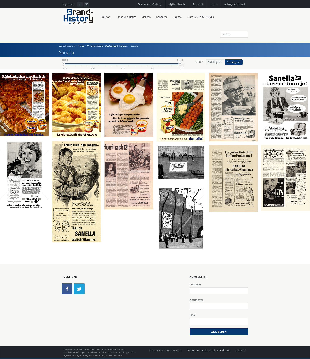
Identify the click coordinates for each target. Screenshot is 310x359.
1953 (78, 205)
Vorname (195, 284)
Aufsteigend (215, 62)
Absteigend (234, 62)
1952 (287, 191)
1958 (25, 188)
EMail (193, 315)
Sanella (26, 105)
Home (81, 45)
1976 (25, 118)
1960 (234, 120)
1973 (78, 118)
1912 (182, 231)
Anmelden (219, 332)
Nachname (196, 299)
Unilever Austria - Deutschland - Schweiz (107, 45)
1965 (182, 120)
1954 (130, 188)
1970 (130, 118)
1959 (287, 120)
